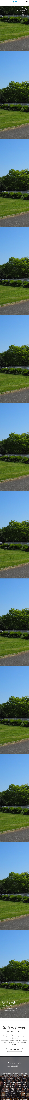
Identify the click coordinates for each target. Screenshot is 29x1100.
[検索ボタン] (27, 2)
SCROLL (14, 1015)
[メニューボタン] (2, 2)
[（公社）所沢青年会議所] (14, 2)
